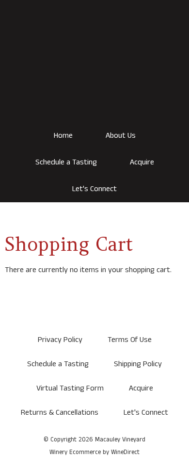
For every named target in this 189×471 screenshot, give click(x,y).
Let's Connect (94, 189)
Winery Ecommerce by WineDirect (94, 452)
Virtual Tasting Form (70, 388)
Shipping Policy (138, 364)
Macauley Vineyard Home (95, 73)
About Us (121, 135)
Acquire (142, 162)
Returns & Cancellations (59, 412)
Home (63, 135)
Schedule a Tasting (66, 162)
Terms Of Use (130, 339)
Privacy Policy (60, 339)
